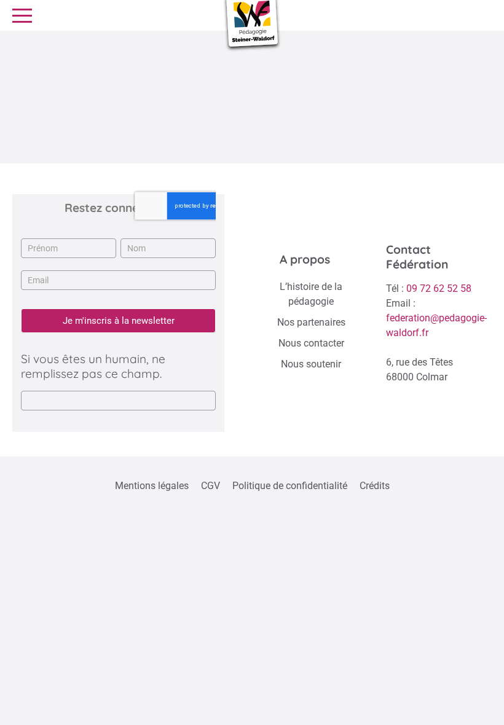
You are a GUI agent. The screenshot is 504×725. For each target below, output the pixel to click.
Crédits (375, 486)
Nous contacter (311, 343)
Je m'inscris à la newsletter (119, 320)
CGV (210, 486)
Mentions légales (152, 486)
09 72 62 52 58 (438, 288)
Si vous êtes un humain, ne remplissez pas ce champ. (93, 366)
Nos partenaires (311, 322)
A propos (305, 259)
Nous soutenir (311, 364)
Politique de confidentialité (289, 486)
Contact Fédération (417, 257)
